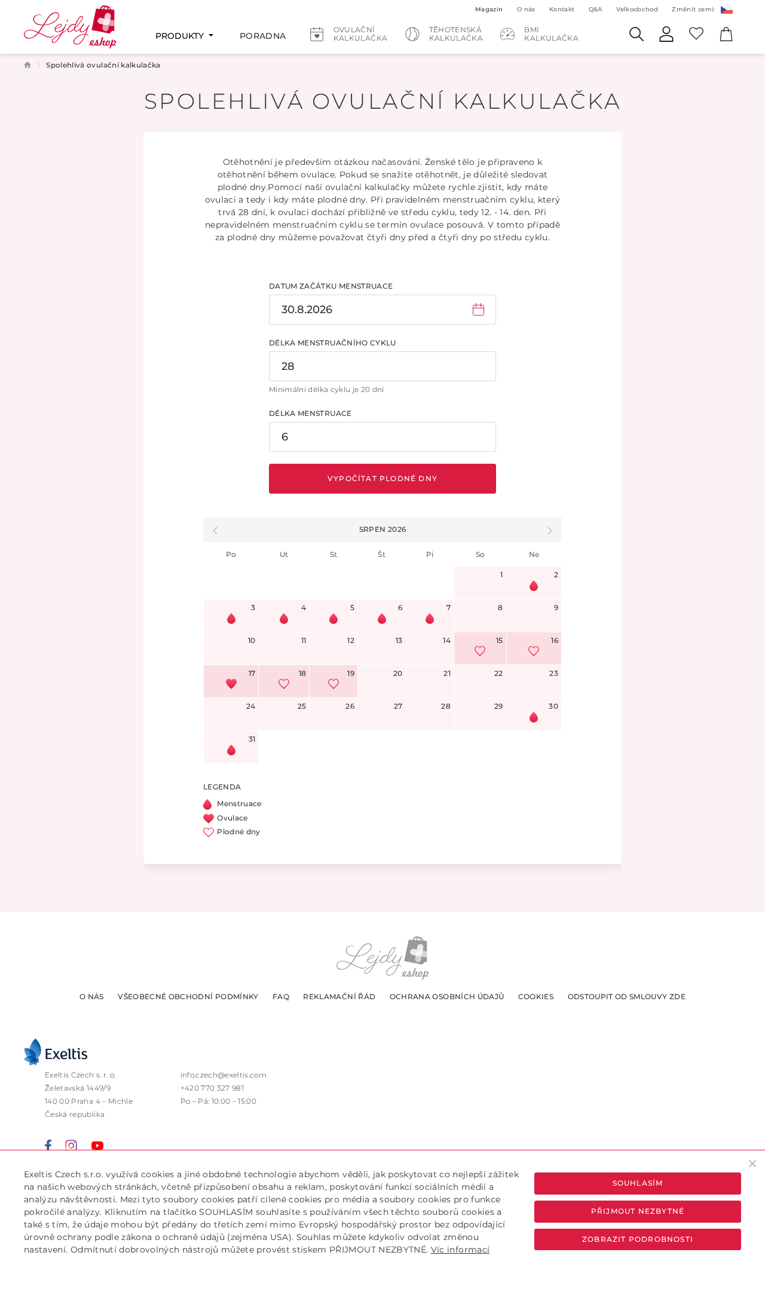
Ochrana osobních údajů (447, 996)
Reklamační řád (339, 996)
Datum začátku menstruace (331, 285)
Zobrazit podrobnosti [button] (637, 1239)
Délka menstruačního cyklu (332, 342)
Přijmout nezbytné (637, 1211)
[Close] (752, 1163)
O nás (91, 996)
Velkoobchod (637, 9)
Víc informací (460, 1249)
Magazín (489, 9)
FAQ (281, 996)
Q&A (595, 9)
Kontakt (561, 9)
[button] (215, 529)
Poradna (263, 35)
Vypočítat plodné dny (382, 478)
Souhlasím (638, 1182)
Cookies (535, 996)
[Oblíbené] (696, 33)
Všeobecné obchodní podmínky (188, 996)
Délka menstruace (310, 413)
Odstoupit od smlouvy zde (627, 996)
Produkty (180, 35)
